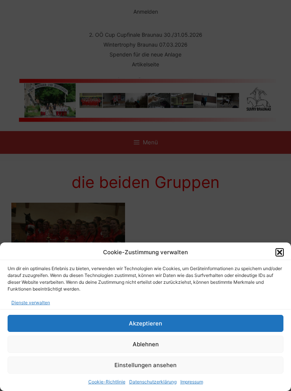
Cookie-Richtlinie (106, 382)
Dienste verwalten (30, 302)
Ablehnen (146, 344)
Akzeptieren (145, 323)
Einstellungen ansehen (145, 365)
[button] (279, 252)
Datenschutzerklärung (153, 382)
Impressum (191, 382)
